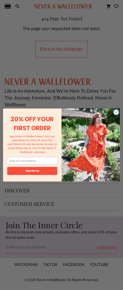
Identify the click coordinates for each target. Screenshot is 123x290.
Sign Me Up (32, 170)
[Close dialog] (116, 112)
